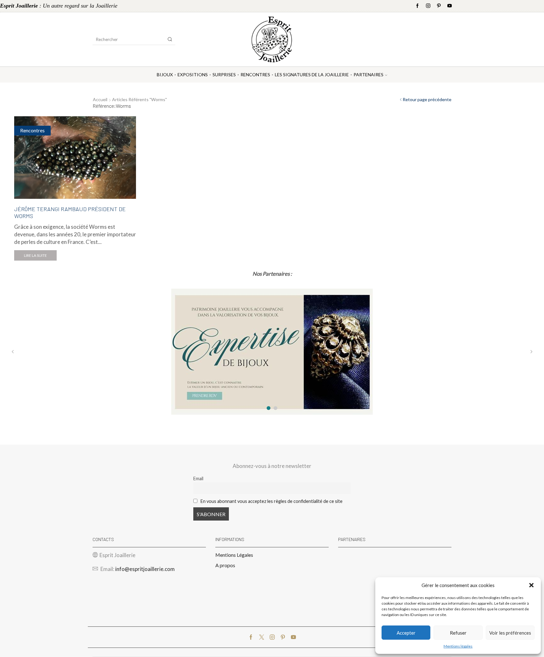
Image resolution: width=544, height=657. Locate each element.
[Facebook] (417, 6)
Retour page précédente (427, 99)
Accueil (100, 99)
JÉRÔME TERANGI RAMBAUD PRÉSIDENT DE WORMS (70, 212)
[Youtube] (449, 6)
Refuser (458, 633)
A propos (225, 565)
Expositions (193, 74)
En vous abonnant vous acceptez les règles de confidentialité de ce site (272, 501)
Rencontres (255, 74)
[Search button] (170, 39)
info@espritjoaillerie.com (145, 569)
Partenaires (368, 74)
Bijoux (165, 74)
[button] (531, 585)
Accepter (406, 633)
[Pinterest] (439, 6)
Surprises (224, 74)
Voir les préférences (510, 633)
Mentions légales (458, 646)
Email (198, 478)
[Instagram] (428, 6)
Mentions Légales (234, 555)
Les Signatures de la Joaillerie (312, 74)
